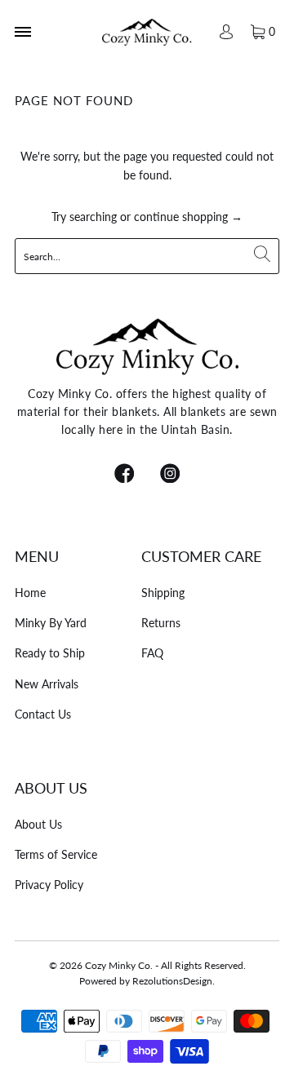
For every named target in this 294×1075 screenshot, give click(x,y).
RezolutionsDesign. (173, 981)
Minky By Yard (51, 623)
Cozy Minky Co (117, 965)
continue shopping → (188, 216)
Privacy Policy (49, 884)
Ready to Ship (50, 653)
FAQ (152, 653)
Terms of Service (56, 854)
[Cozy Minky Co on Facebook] (124, 474)
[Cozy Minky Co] (147, 32)
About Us (38, 824)
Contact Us (43, 714)
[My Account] (225, 31)
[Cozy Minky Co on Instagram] (170, 474)
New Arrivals (46, 684)
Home (30, 592)
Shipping (163, 592)
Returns (160, 623)
